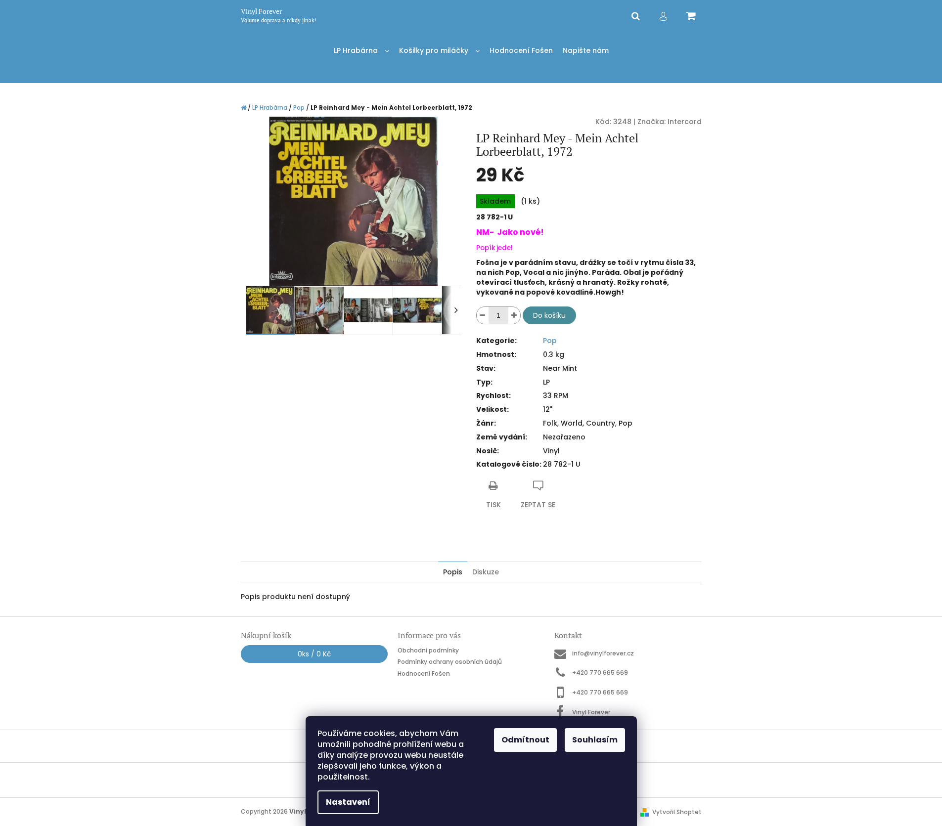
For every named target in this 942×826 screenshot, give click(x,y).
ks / (314, 654)
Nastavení (348, 802)
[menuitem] (361, 50)
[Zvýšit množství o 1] (514, 315)
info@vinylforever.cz (603, 653)
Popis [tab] (452, 572)
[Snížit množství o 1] (483, 315)
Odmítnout (525, 739)
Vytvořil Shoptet (677, 812)
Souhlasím (595, 739)
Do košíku (549, 315)
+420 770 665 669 (600, 672)
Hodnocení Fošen (424, 673)
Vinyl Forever (591, 712)
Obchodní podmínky (428, 650)
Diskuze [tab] (485, 572)
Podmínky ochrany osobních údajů (450, 661)
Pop (550, 341)
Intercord (685, 122)
